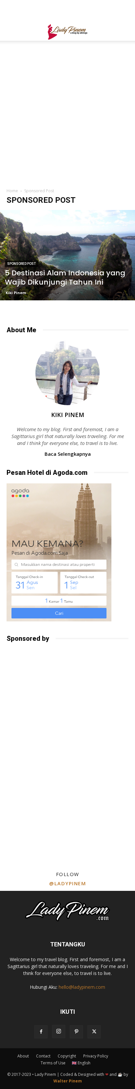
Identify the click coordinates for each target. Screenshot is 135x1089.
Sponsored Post (21, 264)
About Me (21, 330)
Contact (43, 1056)
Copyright (67, 1056)
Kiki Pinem (16, 292)
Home (12, 191)
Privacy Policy (95, 1056)
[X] (94, 1031)
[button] (11, 32)
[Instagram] (58, 1031)
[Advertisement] (67, 11)
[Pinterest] (76, 1031)
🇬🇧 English (81, 1063)
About (23, 1056)
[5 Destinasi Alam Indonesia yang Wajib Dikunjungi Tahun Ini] (67, 255)
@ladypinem (67, 883)
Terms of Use (53, 1063)
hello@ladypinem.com (82, 987)
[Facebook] (41, 1031)
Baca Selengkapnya (68, 454)
